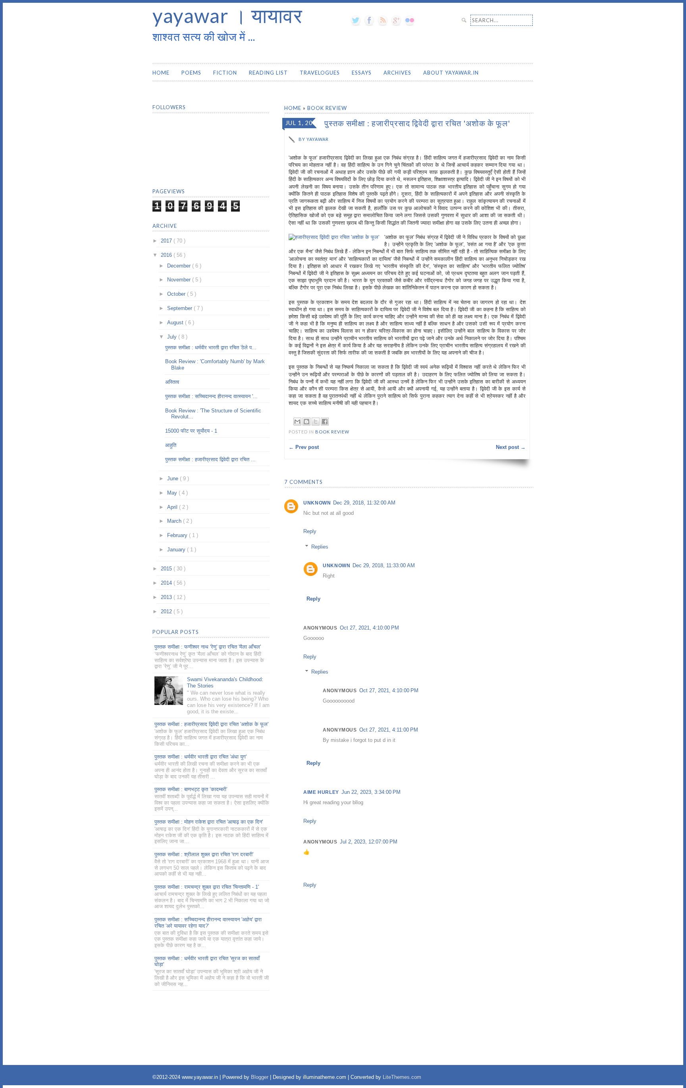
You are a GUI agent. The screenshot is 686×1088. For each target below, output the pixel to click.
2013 (167, 597)
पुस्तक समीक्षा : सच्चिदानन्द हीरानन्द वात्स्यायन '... (211, 396)
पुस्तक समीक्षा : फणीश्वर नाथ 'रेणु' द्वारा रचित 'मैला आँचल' (207, 647)
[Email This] (297, 422)
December (179, 266)
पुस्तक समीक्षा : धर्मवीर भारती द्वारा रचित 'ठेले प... (210, 347)
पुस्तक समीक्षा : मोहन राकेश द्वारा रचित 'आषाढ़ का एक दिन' (208, 822)
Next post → (511, 447)
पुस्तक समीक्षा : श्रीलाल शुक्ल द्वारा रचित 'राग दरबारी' (203, 854)
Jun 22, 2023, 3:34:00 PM (371, 792)
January (177, 550)
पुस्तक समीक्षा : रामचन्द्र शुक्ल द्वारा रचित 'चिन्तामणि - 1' (206, 887)
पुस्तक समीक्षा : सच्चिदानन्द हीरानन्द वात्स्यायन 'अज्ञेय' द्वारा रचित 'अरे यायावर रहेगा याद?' (208, 923)
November (179, 280)
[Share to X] (316, 422)
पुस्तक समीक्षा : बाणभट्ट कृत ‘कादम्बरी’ (190, 789)
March (175, 521)
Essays (362, 72)
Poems (191, 72)
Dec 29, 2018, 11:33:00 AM (384, 565)
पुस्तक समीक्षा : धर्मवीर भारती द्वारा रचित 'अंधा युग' (200, 757)
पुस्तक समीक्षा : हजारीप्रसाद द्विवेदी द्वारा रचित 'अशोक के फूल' (211, 724)
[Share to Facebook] (325, 422)
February (178, 535)
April (173, 507)
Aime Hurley (321, 792)
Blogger (260, 1077)
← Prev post (304, 447)
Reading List (268, 72)
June (173, 478)
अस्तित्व (172, 382)
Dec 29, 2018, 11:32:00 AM (364, 503)
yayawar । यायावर (227, 15)
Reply (309, 531)
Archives (397, 72)
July (172, 337)
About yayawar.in (451, 72)
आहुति (170, 445)
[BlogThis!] (306, 422)
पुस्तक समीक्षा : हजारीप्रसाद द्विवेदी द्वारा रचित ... (210, 459)
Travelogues (320, 72)
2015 (167, 569)
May (173, 493)
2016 (167, 255)
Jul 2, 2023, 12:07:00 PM (368, 842)
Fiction (225, 72)
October (177, 294)
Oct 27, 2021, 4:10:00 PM (369, 628)
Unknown (317, 503)
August (176, 322)
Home (161, 72)
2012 (167, 611)
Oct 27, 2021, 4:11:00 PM (388, 730)
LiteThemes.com (402, 1077)
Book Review (327, 108)
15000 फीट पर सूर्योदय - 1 (191, 431)
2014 (167, 583)
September (180, 308)
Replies (319, 547)
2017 (167, 241)
